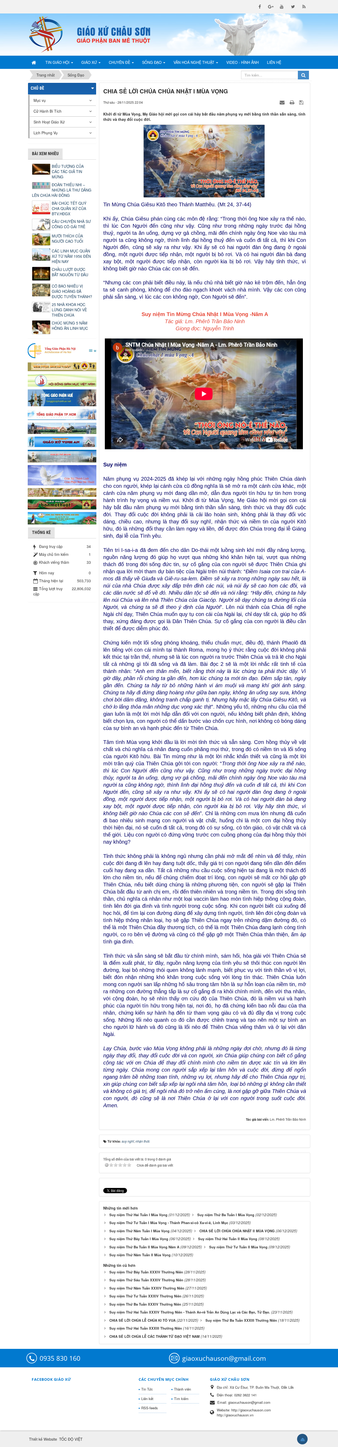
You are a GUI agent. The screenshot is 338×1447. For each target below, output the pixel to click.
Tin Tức (147, 1389)
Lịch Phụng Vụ (46, 132)
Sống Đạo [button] (152, 62)
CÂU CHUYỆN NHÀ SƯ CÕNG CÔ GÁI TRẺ (71, 224)
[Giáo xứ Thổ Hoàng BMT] (62, 455)
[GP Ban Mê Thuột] (62, 365)
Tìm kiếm (181, 1398)
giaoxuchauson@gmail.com (224, 1358)
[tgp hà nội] (62, 350)
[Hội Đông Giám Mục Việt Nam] (62, 379)
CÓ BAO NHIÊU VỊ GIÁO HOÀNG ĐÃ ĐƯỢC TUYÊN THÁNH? (72, 291)
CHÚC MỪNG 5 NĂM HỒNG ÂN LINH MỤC (70, 325)
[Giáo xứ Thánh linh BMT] (62, 474)
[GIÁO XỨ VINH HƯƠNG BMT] (62, 427)
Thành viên (182, 1389)
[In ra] (292, 102)
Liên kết (147, 1398)
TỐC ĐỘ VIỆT (71, 1439)
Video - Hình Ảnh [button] (242, 62)
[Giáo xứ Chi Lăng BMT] (62, 491)
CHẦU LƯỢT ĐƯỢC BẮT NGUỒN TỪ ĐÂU (70, 272)
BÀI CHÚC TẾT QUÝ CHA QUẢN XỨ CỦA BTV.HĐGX (69, 208)
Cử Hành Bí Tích (48, 111)
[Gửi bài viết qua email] (283, 102)
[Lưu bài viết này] (302, 102)
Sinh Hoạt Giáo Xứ (49, 122)
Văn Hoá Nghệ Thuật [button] (194, 62)
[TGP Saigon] (62, 414)
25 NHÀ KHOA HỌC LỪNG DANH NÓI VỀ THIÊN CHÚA (69, 310)
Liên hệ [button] (274, 62)
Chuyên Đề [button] (120, 62)
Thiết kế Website (43, 1439)
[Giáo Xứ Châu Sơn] (50, 34)
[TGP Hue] (62, 397)
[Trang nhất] (34, 62)
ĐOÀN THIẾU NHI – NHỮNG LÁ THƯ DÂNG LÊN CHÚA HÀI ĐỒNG (61, 190)
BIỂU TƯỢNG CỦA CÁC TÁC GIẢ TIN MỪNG (68, 171)
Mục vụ (40, 100)
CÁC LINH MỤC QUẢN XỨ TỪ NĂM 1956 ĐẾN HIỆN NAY (71, 256)
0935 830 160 (60, 1358)
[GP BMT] (62, 503)
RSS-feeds (149, 1407)
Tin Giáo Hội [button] (58, 62)
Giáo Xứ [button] (89, 62)
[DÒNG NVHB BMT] (62, 517)
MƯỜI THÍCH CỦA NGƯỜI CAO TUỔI (67, 238)
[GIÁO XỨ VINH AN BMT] (62, 441)
